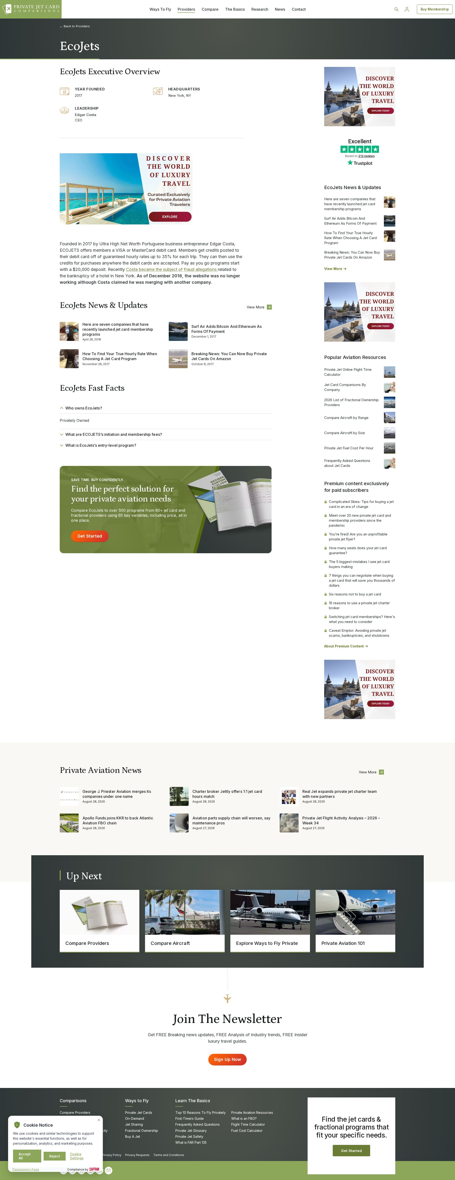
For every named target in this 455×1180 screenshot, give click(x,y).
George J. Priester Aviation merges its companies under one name (116, 794)
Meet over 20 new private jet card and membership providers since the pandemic (360, 520)
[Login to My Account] (407, 9)
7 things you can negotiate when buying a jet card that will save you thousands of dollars (362, 580)
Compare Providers (75, 1112)
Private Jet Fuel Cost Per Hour (348, 448)
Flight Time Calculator (248, 1124)
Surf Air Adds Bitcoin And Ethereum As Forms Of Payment (226, 329)
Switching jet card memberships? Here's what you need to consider (362, 619)
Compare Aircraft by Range (346, 417)
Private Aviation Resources (252, 1112)
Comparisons (73, 1100)
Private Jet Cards (138, 1112)
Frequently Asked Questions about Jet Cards (347, 463)
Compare (210, 9)
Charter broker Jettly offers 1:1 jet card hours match (227, 794)
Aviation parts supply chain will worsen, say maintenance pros (231, 820)
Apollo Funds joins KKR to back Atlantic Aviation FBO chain (117, 820)
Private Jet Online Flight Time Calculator (348, 372)
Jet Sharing (134, 1124)
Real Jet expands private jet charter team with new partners (339, 794)
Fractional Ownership (141, 1131)
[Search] (396, 9)
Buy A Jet (132, 1136)
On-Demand (134, 1118)
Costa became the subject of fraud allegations (172, 269)
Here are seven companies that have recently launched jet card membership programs (117, 329)
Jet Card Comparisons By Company (345, 387)
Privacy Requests (137, 1155)
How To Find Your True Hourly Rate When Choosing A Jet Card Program (119, 356)
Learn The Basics (192, 1100)
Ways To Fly (160, 9)
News (280, 9)
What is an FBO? (244, 1118)
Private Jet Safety (189, 1136)
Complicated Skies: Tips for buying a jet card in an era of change (361, 504)
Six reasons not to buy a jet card (355, 594)
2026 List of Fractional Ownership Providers (351, 402)
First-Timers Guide (189, 1118)
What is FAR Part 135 (191, 1142)
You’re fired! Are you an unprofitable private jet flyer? (358, 536)
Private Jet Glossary (191, 1131)
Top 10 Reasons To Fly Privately (200, 1112)
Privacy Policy (111, 1155)
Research (259, 9)
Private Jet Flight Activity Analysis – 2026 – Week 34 (341, 820)
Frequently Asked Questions (197, 1124)
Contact (299, 9)
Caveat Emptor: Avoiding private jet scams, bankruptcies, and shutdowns (359, 633)
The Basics (235, 9)
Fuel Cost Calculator (247, 1131)
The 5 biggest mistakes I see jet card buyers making (359, 564)
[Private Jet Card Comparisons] (31, 9)
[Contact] (108, 1170)
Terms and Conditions (168, 1155)
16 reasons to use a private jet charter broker (359, 605)
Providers (186, 9)
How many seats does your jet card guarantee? (358, 550)
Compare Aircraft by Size (344, 433)
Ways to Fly (137, 1100)
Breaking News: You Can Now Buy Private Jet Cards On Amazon (229, 356)
